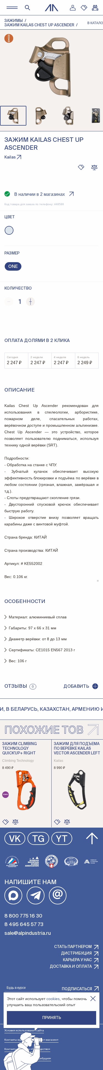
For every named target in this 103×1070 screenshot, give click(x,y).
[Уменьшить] (8, 301)
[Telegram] (35, 895)
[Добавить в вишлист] (81, 167)
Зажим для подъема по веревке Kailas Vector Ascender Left (77, 748)
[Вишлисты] (83, 7)
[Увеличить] (30, 301)
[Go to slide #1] (13, 116)
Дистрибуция (76, 953)
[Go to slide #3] (68, 116)
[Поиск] (27, 8)
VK (15, 839)
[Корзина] (95, 7)
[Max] (13, 895)
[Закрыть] (93, 998)
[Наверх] (92, 838)
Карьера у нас (77, 960)
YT (62, 839)
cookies (53, 999)
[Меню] (12, 7)
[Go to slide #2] (40, 116)
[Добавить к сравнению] (94, 167)
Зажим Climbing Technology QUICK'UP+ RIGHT (19, 748)
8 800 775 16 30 (23, 916)
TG (38, 839)
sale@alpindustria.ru (27, 933)
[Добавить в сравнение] (15, 822)
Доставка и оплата (71, 967)
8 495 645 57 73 (23, 924)
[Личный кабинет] (72, 7)
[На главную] (52, 7)
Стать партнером (73, 947)
